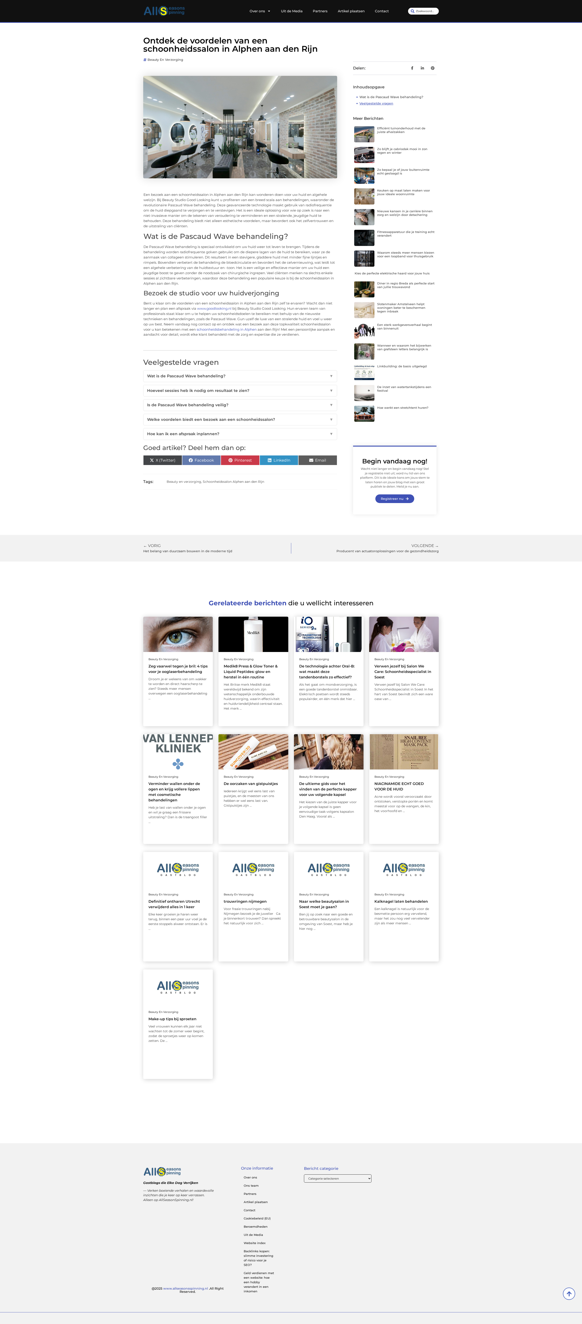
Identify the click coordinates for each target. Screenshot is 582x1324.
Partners (320, 11)
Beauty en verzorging (165, 60)
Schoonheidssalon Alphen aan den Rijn (233, 482)
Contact (382, 11)
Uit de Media (292, 11)
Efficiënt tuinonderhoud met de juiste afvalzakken (401, 130)
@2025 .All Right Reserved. (188, 1290)
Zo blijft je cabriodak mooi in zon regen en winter (402, 150)
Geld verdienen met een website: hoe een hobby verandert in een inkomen (259, 1282)
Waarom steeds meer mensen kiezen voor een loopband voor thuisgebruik (405, 254)
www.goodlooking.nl (214, 308)
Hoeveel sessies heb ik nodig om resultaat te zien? (240, 390)
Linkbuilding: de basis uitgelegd (402, 366)
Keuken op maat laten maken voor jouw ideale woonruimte (403, 192)
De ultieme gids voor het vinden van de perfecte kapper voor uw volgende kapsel (328, 789)
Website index (255, 1243)
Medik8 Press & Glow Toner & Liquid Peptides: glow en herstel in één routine (251, 671)
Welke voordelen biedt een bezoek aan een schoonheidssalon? (240, 419)
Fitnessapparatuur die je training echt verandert (405, 233)
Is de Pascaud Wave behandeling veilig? (240, 405)
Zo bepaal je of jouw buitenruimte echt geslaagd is (403, 171)
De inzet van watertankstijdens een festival (404, 388)
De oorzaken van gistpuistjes (251, 784)
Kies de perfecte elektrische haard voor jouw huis (392, 273)
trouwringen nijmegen (245, 901)
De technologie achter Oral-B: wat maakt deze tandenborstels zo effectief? (327, 671)
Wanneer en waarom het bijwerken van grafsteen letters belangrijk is (404, 347)
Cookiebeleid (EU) (257, 1218)
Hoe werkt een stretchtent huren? (402, 407)
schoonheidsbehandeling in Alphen (227, 329)
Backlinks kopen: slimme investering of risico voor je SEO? (258, 1258)
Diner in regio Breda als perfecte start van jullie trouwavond (405, 285)
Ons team (251, 1185)
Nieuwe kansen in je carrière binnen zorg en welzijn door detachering (405, 213)
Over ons (257, 11)
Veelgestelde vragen (376, 103)
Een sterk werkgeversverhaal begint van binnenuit (404, 326)
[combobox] (423, 11)
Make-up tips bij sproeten (172, 1019)
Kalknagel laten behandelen (401, 901)
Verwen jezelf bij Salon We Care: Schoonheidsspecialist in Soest (402, 671)
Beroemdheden (256, 1226)
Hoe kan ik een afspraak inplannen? (240, 434)
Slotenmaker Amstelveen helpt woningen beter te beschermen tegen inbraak (401, 307)
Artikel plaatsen (351, 11)
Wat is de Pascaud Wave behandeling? (240, 376)
